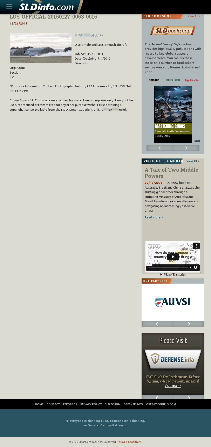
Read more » (154, 217)
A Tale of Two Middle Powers (171, 172)
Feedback (70, 404)
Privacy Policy (91, 404)
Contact (53, 404)
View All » (194, 16)
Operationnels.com (161, 404)
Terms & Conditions (129, 441)
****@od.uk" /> (89, 35)
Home (39, 404)
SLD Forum (113, 404)
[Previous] (160, 148)
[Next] (186, 148)
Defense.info (133, 404)
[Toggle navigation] (9, 7)
